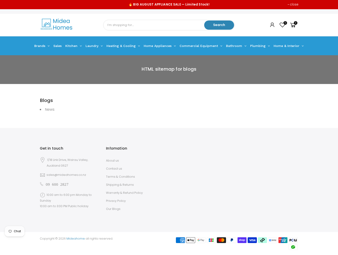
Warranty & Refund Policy (124, 193)
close (294, 4)
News (49, 109)
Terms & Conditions (120, 177)
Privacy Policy (116, 201)
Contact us (114, 169)
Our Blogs (113, 209)
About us (112, 160)
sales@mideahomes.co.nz (66, 175)
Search (219, 25)
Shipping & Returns (120, 185)
